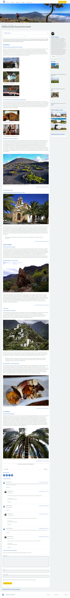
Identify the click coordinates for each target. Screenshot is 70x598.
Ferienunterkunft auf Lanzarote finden (42, 186)
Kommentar (5, 555)
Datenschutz (56, 594)
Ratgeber (23, 2)
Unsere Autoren (29, 2)
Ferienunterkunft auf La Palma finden (43, 408)
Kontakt (48, 594)
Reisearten (18, 2)
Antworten (8, 487)
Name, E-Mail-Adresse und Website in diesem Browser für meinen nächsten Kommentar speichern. (20, 579)
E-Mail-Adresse (6, 574)
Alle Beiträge (53, 56)
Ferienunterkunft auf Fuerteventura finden (42, 241)
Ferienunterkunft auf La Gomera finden (42, 460)
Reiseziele (12, 2)
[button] (4, 475)
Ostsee (59, 114)
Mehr (52, 76)
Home (8, 2)
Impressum (66, 594)
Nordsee (58, 120)
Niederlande (59, 127)
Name (4, 569)
